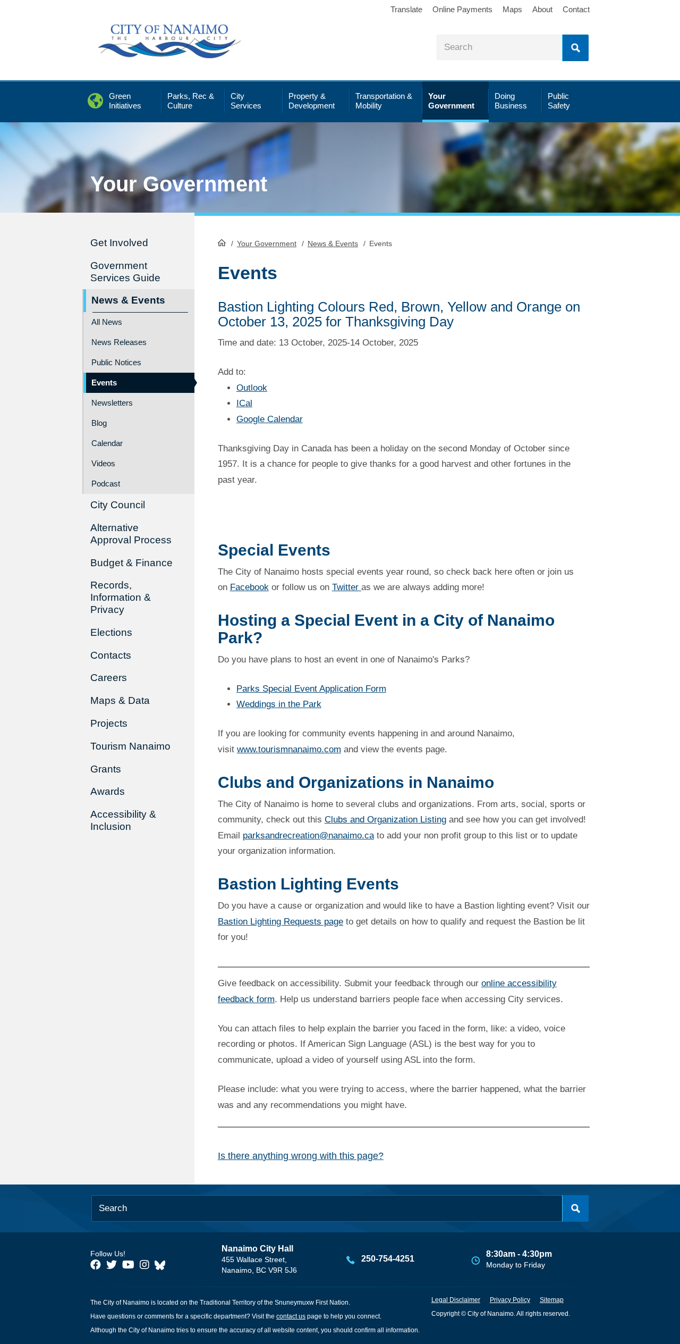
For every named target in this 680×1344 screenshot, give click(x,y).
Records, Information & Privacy (120, 597)
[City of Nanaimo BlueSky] (163, 1264)
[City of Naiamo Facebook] (95, 1264)
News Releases (119, 342)
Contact (576, 9)
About (542, 9)
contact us (290, 1316)
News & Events (333, 243)
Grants (105, 769)
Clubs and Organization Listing (385, 819)
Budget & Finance (131, 562)
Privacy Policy (510, 1300)
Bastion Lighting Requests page (280, 922)
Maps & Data (120, 700)
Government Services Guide (125, 271)
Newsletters (112, 402)
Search (575, 48)
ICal (244, 403)
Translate (406, 9)
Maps (512, 9)
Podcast (105, 483)
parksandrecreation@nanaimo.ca (308, 835)
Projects (109, 723)
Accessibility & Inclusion (123, 820)
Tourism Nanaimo (130, 746)
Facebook (249, 587)
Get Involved (119, 242)
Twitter (346, 587)
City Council (117, 504)
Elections (111, 632)
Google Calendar (269, 419)
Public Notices (116, 362)
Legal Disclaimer (455, 1300)
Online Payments (462, 9)
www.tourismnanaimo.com (289, 749)
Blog (99, 422)
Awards (107, 791)
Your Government (266, 243)
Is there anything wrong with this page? (301, 1155)
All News (106, 321)
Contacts (110, 655)
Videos (103, 463)
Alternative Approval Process (131, 533)
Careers (108, 677)
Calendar (107, 443)
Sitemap (552, 1300)
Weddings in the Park (278, 704)
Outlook (251, 388)
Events (104, 382)
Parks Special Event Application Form (311, 689)
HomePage (222, 242)
